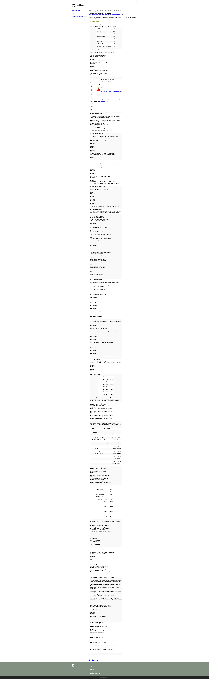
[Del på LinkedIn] (93, 660)
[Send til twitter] (95, 660)
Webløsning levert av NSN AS (104, 677)
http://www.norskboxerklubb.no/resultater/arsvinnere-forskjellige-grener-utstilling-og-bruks (106, 14)
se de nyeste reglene (104, 101)
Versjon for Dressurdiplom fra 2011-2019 (97, 97)
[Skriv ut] (89, 660)
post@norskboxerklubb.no (95, 673)
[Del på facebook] (92, 660)
